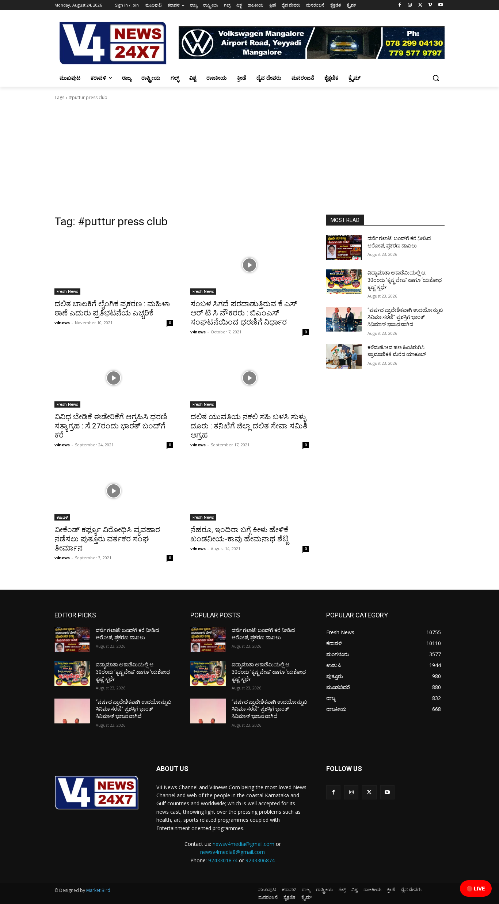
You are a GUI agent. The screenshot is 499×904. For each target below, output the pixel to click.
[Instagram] (410, 5)
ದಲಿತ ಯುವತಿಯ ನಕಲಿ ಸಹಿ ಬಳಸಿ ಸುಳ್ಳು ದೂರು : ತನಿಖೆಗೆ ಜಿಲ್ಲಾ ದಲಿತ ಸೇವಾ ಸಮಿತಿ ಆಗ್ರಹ (249, 425)
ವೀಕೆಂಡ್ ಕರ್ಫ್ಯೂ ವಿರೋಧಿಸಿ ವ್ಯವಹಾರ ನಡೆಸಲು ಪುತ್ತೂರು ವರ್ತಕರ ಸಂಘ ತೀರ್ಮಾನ (107, 538)
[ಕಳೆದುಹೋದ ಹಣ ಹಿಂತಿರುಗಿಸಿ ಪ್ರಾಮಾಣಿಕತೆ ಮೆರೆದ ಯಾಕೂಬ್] (344, 356)
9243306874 (260, 860)
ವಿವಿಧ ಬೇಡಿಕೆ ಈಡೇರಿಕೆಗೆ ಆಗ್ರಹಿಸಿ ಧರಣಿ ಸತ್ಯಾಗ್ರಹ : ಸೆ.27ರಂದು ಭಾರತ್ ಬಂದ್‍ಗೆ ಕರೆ (110, 425)
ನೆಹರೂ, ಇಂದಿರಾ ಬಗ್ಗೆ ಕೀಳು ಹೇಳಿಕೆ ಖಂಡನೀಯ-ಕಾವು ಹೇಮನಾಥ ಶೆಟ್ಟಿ (239, 534)
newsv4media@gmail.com (243, 843)
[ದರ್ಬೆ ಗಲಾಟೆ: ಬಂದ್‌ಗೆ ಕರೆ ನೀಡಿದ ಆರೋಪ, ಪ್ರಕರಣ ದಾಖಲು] (344, 247)
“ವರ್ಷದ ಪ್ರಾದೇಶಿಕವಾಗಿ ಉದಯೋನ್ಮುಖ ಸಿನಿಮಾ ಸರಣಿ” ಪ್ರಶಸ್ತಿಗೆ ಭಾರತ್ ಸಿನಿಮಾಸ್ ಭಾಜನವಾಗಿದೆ (405, 317)
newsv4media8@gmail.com (232, 851)
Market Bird (98, 890)
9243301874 (222, 860)
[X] (420, 5)
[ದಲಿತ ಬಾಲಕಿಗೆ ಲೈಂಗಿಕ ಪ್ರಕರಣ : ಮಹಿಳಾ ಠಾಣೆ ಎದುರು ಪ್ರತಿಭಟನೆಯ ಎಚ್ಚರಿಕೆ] (113, 265)
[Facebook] (400, 5)
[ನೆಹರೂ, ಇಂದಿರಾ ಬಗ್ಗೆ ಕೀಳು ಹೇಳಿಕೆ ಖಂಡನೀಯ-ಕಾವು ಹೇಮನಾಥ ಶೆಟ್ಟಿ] (249, 491)
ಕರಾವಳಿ (62, 517)
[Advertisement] (249, 160)
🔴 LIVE (475, 888)
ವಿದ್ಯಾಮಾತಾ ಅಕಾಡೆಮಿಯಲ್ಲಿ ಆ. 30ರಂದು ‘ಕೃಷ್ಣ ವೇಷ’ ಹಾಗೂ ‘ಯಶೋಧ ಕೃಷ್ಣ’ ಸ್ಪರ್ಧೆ (404, 280)
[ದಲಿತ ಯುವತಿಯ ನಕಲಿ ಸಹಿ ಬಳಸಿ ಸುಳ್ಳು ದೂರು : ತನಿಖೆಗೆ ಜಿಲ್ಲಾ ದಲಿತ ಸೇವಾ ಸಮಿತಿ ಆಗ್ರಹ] (249, 378)
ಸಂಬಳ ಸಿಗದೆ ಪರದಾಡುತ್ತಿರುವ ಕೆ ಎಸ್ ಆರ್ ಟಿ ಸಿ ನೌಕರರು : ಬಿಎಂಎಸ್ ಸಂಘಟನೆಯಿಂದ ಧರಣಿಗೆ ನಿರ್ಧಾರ (243, 312)
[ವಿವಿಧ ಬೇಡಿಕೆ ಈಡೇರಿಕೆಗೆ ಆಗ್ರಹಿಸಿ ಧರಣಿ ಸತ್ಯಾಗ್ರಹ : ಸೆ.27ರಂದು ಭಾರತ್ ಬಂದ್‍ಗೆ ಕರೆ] (113, 378)
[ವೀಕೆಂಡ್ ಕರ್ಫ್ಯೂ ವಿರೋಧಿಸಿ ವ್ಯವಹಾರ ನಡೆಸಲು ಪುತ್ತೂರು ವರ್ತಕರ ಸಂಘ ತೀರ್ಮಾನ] (113, 491)
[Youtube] (440, 5)
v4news (62, 322)
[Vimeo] (430, 5)
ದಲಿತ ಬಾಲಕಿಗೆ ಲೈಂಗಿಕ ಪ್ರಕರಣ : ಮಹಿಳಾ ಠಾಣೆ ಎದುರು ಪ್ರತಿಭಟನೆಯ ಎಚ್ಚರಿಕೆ (112, 308)
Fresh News (67, 291)
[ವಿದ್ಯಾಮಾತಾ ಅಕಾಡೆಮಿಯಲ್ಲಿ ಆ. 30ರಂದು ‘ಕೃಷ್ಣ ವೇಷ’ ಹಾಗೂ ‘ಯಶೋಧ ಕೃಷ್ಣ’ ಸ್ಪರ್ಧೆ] (344, 281)
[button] (436, 78)
